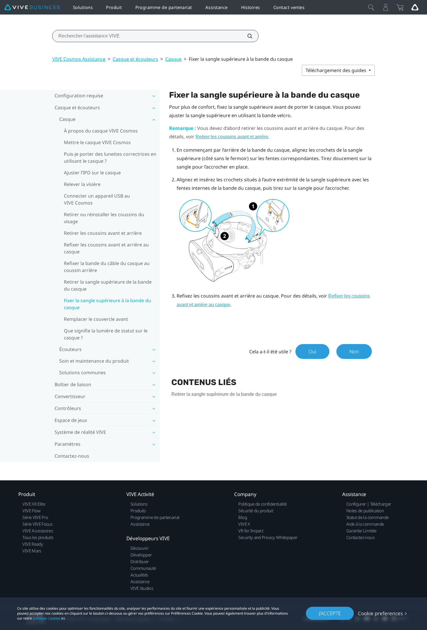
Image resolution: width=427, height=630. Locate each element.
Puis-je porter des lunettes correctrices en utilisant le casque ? (110, 157)
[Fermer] (371, 7)
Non (354, 351)
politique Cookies (46, 618)
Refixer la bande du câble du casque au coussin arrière (107, 266)
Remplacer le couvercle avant (96, 319)
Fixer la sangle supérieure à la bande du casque (107, 304)
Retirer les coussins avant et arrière (103, 233)
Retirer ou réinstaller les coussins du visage (104, 218)
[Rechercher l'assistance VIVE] (246, 36)
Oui (312, 351)
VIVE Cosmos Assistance (78, 59)
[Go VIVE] (415, 7)
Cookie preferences (380, 613)
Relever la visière (82, 184)
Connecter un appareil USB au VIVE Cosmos (97, 199)
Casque (173, 59)
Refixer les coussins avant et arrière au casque (106, 248)
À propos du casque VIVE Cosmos (101, 131)
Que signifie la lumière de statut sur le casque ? (106, 334)
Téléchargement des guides (336, 70)
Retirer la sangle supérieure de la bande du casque (108, 285)
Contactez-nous (72, 456)
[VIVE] (32, 7)
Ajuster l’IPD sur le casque (92, 172)
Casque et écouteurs (135, 59)
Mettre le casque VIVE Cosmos (97, 142)
